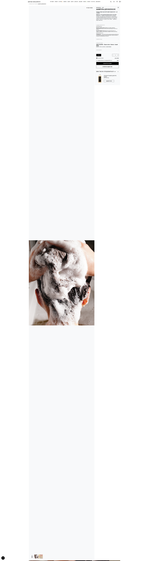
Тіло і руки (93, 1)
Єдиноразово (100, 58)
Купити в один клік (107, 66)
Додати (109, 81)
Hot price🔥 (61, 1)
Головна (30, 3)
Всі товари (52, 1)
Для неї (72, 1)
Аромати (56, 1)
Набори (68, 1)
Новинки (65, 1)
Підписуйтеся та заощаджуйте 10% (105, 60)
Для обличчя (98, 1)
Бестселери (35, 3)
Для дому (80, 1)
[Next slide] (118, 71)
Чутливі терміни (89, 7)
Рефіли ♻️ (84, 1)
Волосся (88, 1)
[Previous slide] (115, 71)
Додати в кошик (107, 63)
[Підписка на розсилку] (3, 558)
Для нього (76, 1)
